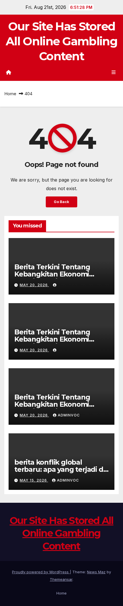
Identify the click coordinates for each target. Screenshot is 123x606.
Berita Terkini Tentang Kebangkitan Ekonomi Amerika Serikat (52, 274)
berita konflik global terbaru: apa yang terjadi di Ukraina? (59, 469)
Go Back (61, 202)
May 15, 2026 (34, 480)
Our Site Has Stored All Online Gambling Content (61, 41)
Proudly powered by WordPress (41, 572)
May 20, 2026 (34, 285)
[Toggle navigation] (114, 72)
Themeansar (61, 579)
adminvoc (69, 415)
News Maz (96, 572)
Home (10, 93)
